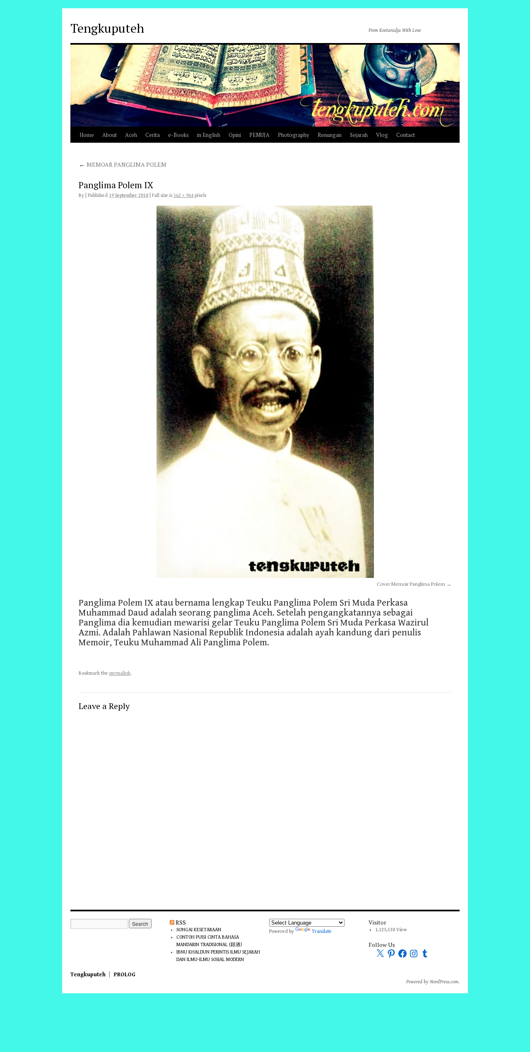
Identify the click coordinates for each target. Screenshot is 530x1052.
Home (87, 135)
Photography (293, 135)
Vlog (382, 135)
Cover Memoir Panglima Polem (411, 584)
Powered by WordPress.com (432, 982)
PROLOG (124, 974)
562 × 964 (183, 195)
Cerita (152, 135)
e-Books (178, 135)
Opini (235, 135)
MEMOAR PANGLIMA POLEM (122, 164)
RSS (181, 922)
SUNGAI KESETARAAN (198, 929)
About (109, 135)
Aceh (131, 135)
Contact (405, 135)
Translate (322, 931)
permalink (119, 673)
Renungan (330, 135)
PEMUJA (259, 135)
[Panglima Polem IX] (265, 392)
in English (208, 135)
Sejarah (359, 135)
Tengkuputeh (107, 28)
